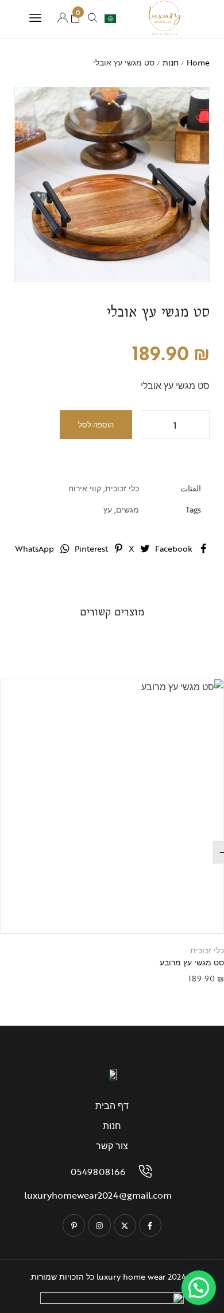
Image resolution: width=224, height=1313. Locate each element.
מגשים (127, 509)
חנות (171, 62)
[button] (97, 913)
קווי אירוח (84, 488)
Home (198, 62)
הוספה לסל (96, 424)
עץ (107, 509)
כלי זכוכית (122, 488)
